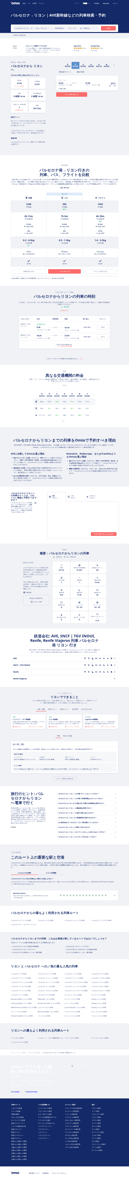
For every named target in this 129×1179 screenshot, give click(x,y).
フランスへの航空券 (72, 1126)
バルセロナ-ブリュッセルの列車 (21, 982)
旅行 (93, 1105)
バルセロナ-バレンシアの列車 (74, 920)
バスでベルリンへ (44, 1135)
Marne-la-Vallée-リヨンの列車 (48, 1012)
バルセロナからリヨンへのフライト (24, 949)
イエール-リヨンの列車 (45, 1007)
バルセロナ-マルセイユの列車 (48, 991)
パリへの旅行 (96, 1147)
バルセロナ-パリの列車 (45, 920)
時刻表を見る (19, 110)
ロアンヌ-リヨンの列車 (99, 1012)
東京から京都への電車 (19, 1141)
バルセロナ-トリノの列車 (19, 995)
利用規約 (46, 1173)
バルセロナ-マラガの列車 (46, 995)
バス (29, 3)
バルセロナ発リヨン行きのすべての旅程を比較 (81, 949)
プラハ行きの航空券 (72, 1147)
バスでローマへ (43, 1129)
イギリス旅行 (96, 1120)
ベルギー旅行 (96, 1135)
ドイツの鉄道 (16, 1111)
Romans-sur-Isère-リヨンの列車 (49, 1003)
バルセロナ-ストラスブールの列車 (76, 991)
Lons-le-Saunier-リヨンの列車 (74, 1007)
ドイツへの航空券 (71, 1114)
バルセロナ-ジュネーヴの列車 (21, 986)
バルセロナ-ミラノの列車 (73, 974)
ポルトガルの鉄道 (17, 1117)
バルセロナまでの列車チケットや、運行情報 (27, 952)
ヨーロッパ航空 (70, 1105)
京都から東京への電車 (19, 1156)
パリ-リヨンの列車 (44, 1016)
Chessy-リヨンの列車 (98, 999)
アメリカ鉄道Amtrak (18, 1126)
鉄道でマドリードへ (18, 1123)
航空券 (35, 3)
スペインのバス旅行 (45, 1108)
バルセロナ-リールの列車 (46, 986)
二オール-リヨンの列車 (72, 1012)
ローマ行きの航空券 (72, 1138)
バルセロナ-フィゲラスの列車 (101, 920)
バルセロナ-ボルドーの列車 (100, 991)
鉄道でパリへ (16, 1132)
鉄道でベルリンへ (17, 1135)
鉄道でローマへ (16, 1129)
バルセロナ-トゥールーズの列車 (75, 986)
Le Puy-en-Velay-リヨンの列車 (21, 1003)
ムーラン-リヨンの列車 (72, 999)
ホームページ (15, 1053)
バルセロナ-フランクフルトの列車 (76, 982)
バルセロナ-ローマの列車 (99, 974)
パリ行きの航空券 (71, 1141)
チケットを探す (19, 86)
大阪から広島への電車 (19, 1159)
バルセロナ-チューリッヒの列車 (48, 982)
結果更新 (63, 310)
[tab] (65, 72)
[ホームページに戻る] (17, 3)
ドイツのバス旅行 (44, 1120)
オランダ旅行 (96, 1126)
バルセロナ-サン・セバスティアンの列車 (25, 924)
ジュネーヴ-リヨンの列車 (19, 1042)
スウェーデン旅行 (98, 1114)
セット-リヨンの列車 (71, 1003)
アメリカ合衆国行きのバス (47, 1117)
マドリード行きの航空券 (73, 1108)
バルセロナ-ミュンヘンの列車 (48, 978)
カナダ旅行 (96, 1141)
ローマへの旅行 (97, 1150)
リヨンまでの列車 (34, 1053)
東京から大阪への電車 (19, 1144)
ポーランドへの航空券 (72, 1129)
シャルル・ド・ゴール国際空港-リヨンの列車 (53, 1038)
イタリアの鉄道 (16, 1108)
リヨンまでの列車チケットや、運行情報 (78, 952)
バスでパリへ (42, 1132)
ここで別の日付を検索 (64, 346)
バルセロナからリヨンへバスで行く (77, 946)
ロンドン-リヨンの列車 (72, 1016)
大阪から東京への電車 (19, 1150)
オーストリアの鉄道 (18, 1120)
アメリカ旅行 (96, 1138)
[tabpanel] (83, 520)
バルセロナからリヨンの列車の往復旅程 (25, 946)
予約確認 (96, 3)
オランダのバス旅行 (45, 1114)
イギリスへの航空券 (72, 1117)
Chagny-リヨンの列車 (98, 1003)
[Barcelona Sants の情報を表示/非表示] (115, 895)
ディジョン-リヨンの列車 (99, 1038)
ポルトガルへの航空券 (72, 1120)
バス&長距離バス (44, 1105)
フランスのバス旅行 (45, 1111)
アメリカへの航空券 (72, 1132)
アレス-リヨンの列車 (98, 995)
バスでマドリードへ (45, 1126)
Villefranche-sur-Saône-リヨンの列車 (24, 1007)
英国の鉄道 (15, 1114)
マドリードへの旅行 (99, 1144)
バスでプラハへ (43, 1138)
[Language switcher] (86, 3)
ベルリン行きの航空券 (72, 1144)
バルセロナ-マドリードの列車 (21, 920)
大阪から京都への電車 (19, 1147)
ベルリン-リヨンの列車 (99, 1016)
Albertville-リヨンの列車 (46, 999)
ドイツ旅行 (96, 1111)
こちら (80, 358)
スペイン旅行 (96, 1123)
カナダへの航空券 (71, 1135)
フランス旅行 (96, 1108)
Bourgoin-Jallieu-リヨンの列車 (21, 999)
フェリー (41, 3)
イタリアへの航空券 (72, 1123)
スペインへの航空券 (72, 1111)
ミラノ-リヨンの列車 (71, 1038)
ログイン (115, 3)
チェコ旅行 (96, 1129)
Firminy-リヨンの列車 (98, 1007)
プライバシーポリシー (59, 1173)
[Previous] (35, 394)
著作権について (34, 1173)
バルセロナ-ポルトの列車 (99, 986)
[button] (60, 28)
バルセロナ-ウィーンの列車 (73, 978)
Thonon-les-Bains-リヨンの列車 (22, 1016)
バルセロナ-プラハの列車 (99, 982)
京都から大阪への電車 (19, 1153)
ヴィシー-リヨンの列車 (18, 1012)
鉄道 (24, 3)
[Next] (114, 65)
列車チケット (15, 1105)
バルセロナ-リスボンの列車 (100, 978)
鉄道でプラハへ (16, 1138)
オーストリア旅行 (98, 1132)
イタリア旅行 (96, 1117)
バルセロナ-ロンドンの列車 (47, 974)
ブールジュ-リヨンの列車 (73, 995)
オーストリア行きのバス (46, 1123)
